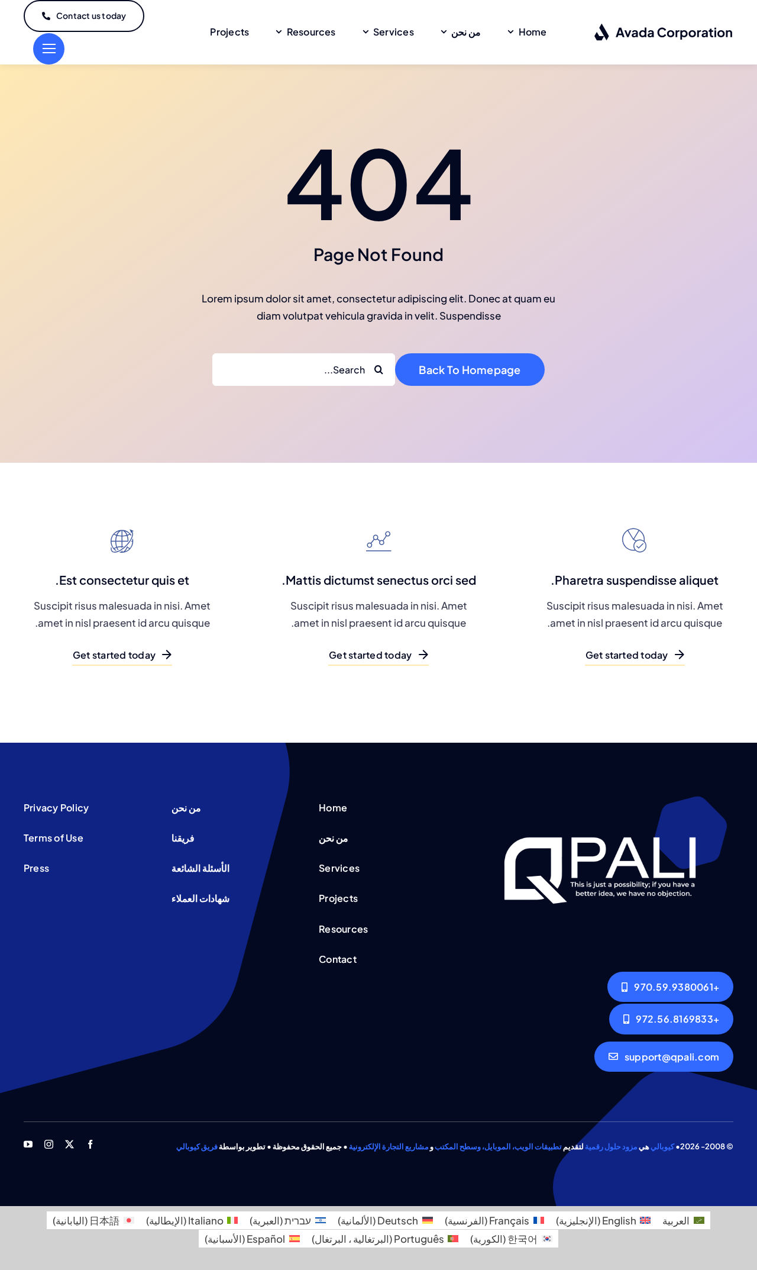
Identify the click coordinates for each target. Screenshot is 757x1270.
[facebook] (90, 1144)
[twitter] (69, 1144)
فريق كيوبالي (197, 1146)
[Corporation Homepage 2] (600, 800)
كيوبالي (662, 1146)
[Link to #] (48, 49)
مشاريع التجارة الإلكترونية (389, 1146)
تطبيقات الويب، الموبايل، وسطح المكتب (498, 1146)
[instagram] (48, 1144)
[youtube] (28, 1144)
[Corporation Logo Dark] (663, 27)
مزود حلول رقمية (611, 1146)
